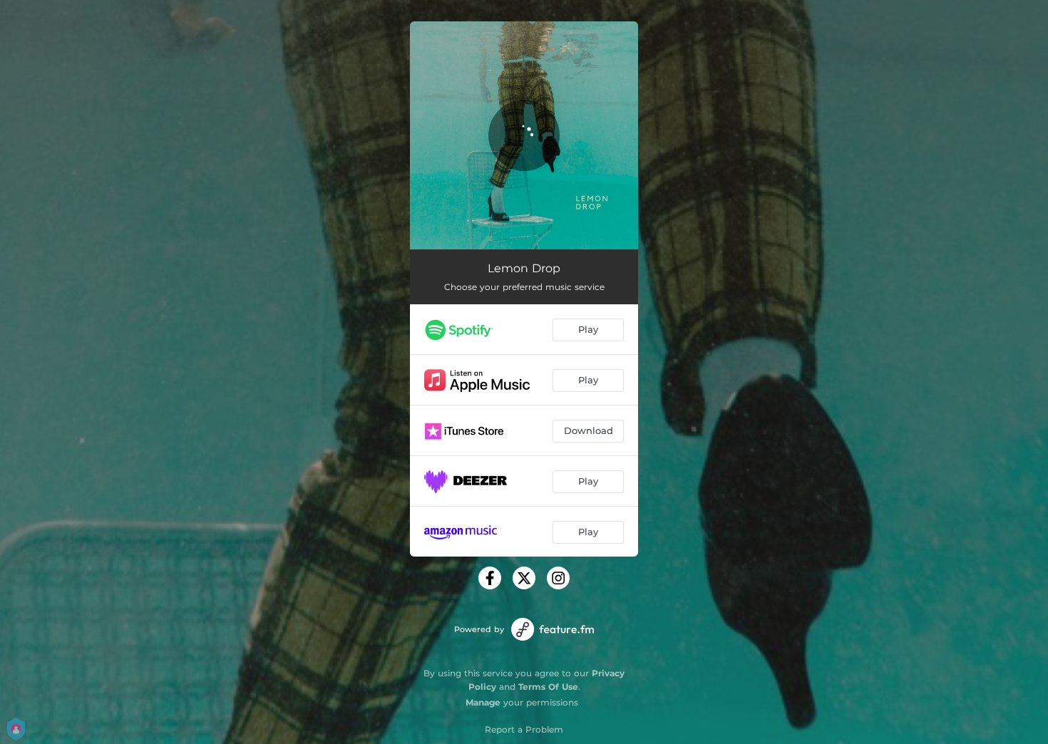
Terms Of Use (548, 686)
